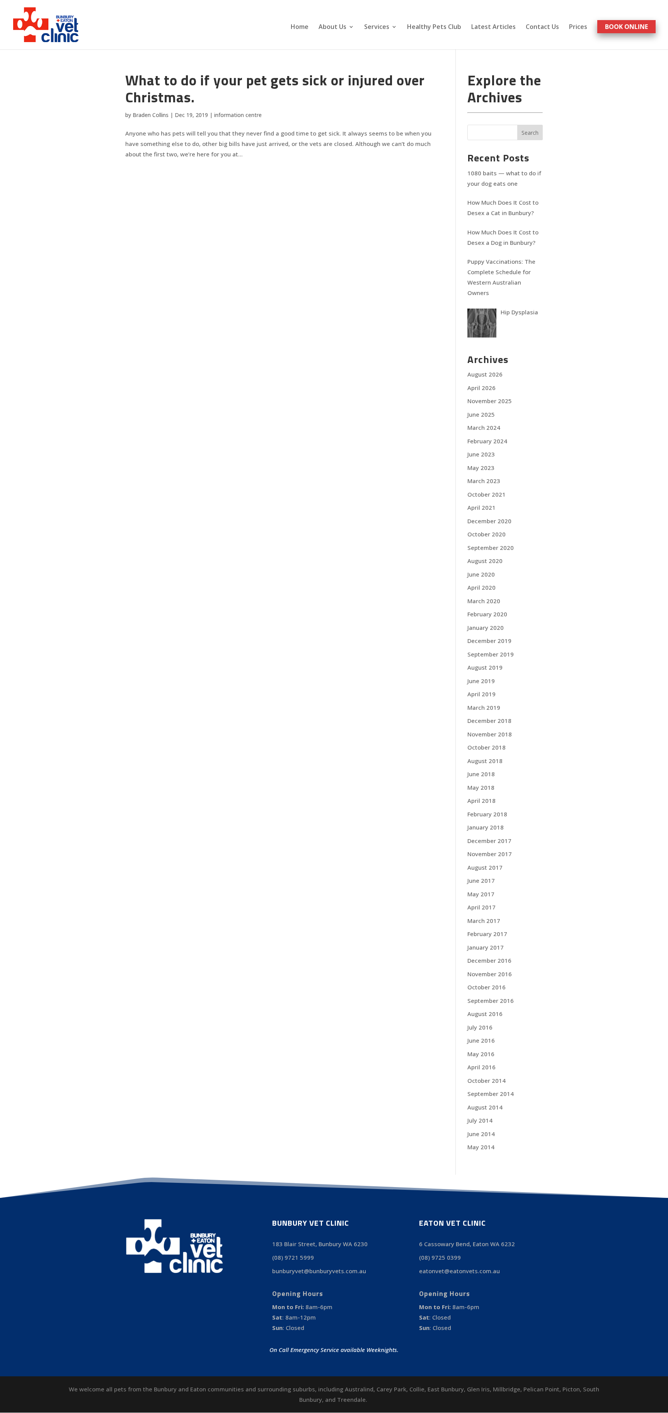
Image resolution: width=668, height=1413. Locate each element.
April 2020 (481, 587)
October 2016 (486, 987)
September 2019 (490, 654)
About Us (332, 27)
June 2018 (481, 774)
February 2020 (487, 614)
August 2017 (485, 867)
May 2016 (480, 1054)
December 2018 (489, 720)
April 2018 (481, 800)
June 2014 (481, 1134)
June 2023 (481, 454)
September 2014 (490, 1093)
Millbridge (506, 1389)
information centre (238, 115)
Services (376, 27)
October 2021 (486, 494)
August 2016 (485, 1014)
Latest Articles (493, 27)
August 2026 (485, 374)
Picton (571, 1389)
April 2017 (481, 907)
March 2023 (483, 481)
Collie (416, 1389)
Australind (359, 1389)
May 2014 (480, 1147)
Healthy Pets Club (434, 27)
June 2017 (481, 880)
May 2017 (480, 894)
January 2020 (485, 627)
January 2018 (485, 827)
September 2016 (490, 1000)
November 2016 (489, 974)
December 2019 (489, 641)
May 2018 (480, 787)
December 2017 (489, 841)
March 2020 (483, 601)
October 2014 (486, 1080)
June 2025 (481, 414)
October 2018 (486, 747)
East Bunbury (446, 1389)
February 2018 (487, 814)
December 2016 (489, 960)
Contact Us (542, 27)
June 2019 (481, 681)
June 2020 (481, 574)
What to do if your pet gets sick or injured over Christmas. (275, 88)
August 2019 (485, 667)
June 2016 (481, 1040)
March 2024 (483, 427)
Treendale (351, 1399)
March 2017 (483, 920)
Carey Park (391, 1389)
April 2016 (481, 1067)
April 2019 (481, 694)
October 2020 (486, 534)
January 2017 (485, 947)
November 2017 (489, 854)
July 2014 (479, 1120)
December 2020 (489, 521)
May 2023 (480, 468)
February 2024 (487, 441)
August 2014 (485, 1107)
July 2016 (479, 1027)
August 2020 (485, 561)
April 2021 (481, 507)
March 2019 (483, 707)
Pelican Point (541, 1389)
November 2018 (489, 734)
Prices (578, 27)
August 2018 (485, 761)
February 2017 (487, 934)
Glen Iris (478, 1389)
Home (299, 27)
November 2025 (489, 401)
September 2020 (490, 547)
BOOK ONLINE (626, 26)
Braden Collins (151, 115)
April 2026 (481, 388)
